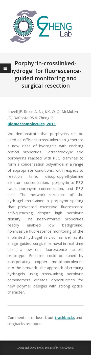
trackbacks (65, 317)
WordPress (66, 347)
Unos (40, 347)
